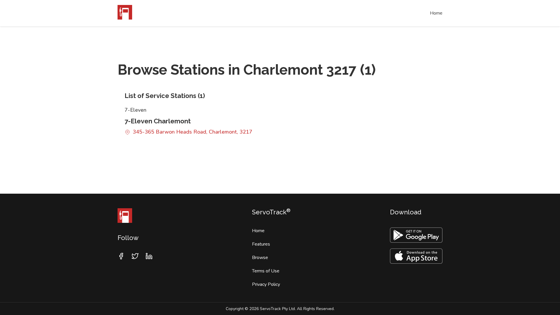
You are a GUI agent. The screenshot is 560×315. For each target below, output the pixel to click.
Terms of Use (265, 271)
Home (436, 13)
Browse (260, 257)
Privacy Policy (266, 284)
